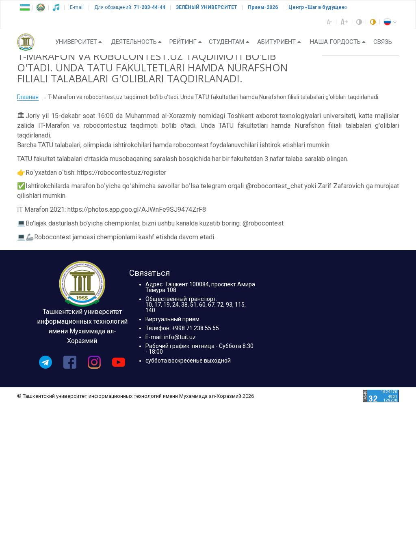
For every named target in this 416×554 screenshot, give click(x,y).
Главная (28, 97)
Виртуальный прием (172, 319)
